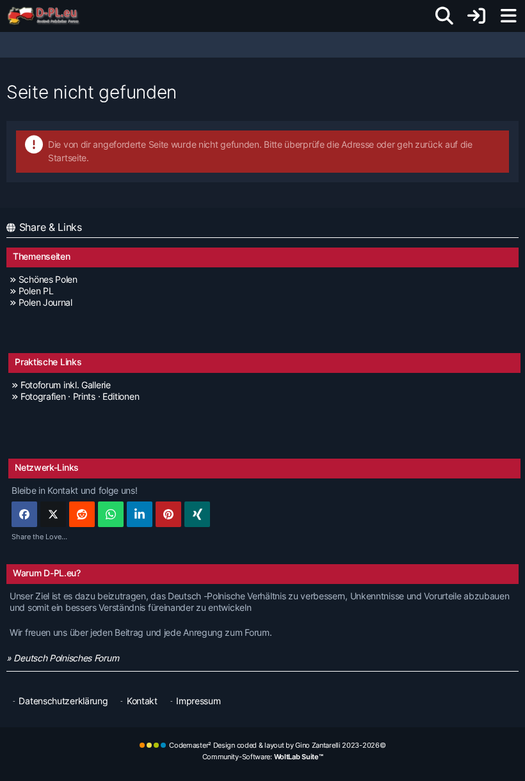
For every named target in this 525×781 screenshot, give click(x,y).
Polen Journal (45, 302)
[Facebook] (24, 514)
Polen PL (36, 290)
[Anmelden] (476, 16)
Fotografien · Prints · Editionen (79, 396)
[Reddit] (82, 514)
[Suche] (444, 16)
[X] (53, 514)
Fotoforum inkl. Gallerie (65, 384)
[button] (139, 514)
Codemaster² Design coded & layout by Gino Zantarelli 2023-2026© (277, 745)
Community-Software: (262, 756)
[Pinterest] (168, 514)
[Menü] (508, 16)
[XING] (197, 514)
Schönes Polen (48, 279)
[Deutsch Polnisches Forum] (48, 16)
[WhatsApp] (111, 514)
